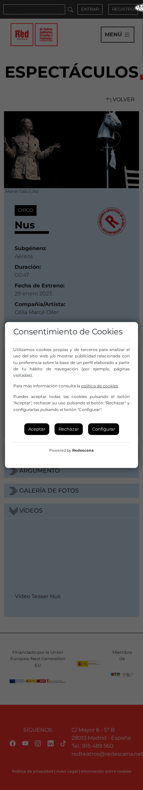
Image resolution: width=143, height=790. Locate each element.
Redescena (83, 450)
